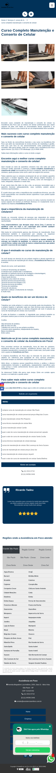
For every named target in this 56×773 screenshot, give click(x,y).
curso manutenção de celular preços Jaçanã (18, 454)
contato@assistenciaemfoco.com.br (29, 701)
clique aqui (27, 388)
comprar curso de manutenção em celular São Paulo (20, 410)
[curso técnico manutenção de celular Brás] (42, 80)
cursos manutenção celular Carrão (14, 428)
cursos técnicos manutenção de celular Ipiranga (19, 441)
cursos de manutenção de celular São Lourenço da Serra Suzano (25, 445)
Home (28, 712)
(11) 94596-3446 (29, 474)
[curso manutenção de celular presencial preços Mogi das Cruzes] (42, 53)
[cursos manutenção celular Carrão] (14, 107)
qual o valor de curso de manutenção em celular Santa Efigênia (24, 458)
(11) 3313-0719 (15, 388)
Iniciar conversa (32, 750)
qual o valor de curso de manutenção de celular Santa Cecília (24, 436)
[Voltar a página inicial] (7, 5)
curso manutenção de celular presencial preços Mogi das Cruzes (25, 414)
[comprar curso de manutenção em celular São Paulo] (14, 53)
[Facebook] (30, 755)
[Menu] (52, 5)
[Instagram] (25, 755)
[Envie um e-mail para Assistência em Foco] (31, 14)
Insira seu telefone (32, 738)
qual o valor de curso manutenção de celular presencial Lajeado (25, 432)
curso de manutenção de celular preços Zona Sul (19, 450)
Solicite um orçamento (28, 394)
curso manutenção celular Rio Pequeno (16, 419)
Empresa (28, 719)
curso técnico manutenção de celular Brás (17, 423)
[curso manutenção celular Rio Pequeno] (14, 80)
